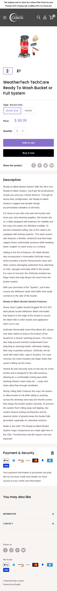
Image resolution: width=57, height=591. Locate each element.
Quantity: (8, 131)
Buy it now (28, 153)
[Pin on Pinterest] (39, 165)
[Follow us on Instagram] (11, 550)
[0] (51, 17)
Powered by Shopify (11, 584)
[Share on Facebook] (33, 165)
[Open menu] (4, 17)
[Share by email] (51, 165)
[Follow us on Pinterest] (17, 550)
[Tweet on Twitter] (45, 165)
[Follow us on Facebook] (5, 550)
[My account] (44, 17)
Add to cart (28, 142)
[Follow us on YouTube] (23, 550)
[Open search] (38, 17)
